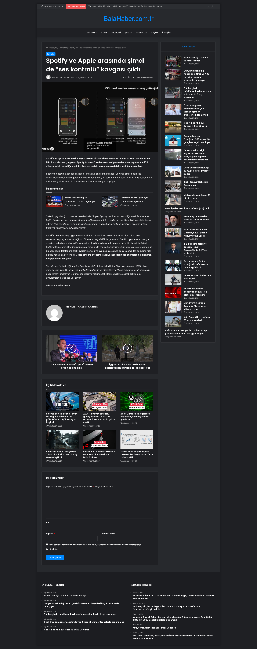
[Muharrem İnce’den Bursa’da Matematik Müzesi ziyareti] (173, 307)
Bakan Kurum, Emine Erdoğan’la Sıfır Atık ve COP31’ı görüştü (196, 264)
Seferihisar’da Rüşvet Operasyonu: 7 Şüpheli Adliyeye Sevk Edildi (196, 232)
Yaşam (154, 32)
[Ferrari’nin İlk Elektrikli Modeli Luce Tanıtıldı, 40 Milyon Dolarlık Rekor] (99, 439)
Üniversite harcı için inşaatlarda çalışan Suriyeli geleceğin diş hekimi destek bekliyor (196, 155)
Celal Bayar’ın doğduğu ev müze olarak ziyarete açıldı (197, 170)
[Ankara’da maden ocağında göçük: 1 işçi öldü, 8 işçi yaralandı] (173, 292)
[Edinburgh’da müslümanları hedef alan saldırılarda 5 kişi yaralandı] (173, 92)
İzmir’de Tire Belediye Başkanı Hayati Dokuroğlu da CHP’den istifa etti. (196, 248)
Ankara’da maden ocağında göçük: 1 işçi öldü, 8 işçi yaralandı (195, 291)
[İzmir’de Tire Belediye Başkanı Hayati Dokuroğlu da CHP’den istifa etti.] (173, 247)
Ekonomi (116, 32)
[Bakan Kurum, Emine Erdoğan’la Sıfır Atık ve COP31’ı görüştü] (173, 265)
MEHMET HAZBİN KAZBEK (82, 306)
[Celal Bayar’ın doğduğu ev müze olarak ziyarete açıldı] (173, 171)
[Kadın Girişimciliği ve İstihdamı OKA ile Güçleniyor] (54, 201)
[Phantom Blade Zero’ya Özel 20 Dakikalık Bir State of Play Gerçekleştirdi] (62, 439)
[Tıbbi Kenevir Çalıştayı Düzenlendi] (173, 186)
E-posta (50, 533)
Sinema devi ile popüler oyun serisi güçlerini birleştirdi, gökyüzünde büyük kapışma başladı (61, 418)
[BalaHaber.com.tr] (128, 18)
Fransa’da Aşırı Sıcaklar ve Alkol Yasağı (196, 59)
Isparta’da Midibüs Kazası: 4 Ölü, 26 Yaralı (196, 124)
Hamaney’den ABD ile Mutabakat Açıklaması (196, 218)
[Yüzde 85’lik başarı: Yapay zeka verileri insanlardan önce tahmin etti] (136, 439)
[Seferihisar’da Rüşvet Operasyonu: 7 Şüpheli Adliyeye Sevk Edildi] (173, 233)
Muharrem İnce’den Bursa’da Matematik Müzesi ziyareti (195, 306)
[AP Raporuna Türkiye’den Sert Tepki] (173, 279)
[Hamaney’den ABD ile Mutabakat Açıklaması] (173, 220)
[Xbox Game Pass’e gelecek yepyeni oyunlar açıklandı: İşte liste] (136, 401)
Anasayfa (91, 32)
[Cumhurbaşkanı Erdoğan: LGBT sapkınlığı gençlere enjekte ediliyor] (173, 140)
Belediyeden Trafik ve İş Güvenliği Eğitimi (187, 208)
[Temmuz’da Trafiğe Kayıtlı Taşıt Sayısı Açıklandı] (110, 201)
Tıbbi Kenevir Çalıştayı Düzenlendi (196, 183)
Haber (104, 32)
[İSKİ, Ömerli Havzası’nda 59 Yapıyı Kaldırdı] (173, 321)
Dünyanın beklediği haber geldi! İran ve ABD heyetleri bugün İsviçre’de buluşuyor (196, 75)
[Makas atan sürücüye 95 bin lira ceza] (173, 199)
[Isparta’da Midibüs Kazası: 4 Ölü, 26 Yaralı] (173, 127)
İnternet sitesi (108, 533)
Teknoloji (141, 32)
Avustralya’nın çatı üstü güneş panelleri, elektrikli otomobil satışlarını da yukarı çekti (99, 418)
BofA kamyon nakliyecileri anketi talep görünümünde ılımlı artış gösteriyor (186, 332)
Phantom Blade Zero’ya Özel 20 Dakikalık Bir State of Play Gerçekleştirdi (61, 454)
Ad (48, 522)
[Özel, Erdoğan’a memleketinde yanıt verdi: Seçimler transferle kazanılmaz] (173, 109)
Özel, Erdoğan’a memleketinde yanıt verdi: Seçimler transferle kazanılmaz (196, 110)
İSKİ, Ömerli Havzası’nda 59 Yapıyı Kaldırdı (197, 319)
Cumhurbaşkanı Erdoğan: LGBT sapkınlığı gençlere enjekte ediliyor (197, 139)
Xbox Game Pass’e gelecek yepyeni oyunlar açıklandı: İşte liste (135, 416)
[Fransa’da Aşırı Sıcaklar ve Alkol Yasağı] (173, 61)
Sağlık (128, 32)
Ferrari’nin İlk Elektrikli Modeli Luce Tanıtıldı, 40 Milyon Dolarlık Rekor (99, 454)
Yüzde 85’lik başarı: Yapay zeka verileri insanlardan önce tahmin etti (136, 454)
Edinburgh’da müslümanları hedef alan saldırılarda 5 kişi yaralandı (117, 6)
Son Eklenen (188, 46)
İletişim (166, 32)
